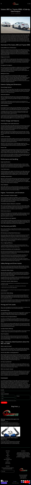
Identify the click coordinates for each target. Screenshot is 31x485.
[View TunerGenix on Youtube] (7, 481)
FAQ (7, 456)
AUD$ (15, 481)
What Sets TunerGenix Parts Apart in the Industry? (10, 419)
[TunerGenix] (15, 4)
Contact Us (7, 455)
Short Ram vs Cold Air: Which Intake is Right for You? (9, 438)
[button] (28, 3)
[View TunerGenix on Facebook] (3, 481)
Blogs (8, 454)
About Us (7, 452)
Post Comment (4, 402)
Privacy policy (8, 458)
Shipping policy (7, 462)
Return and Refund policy (8, 459)
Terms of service (7, 463)
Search (8, 460)
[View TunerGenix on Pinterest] (5, 481)
